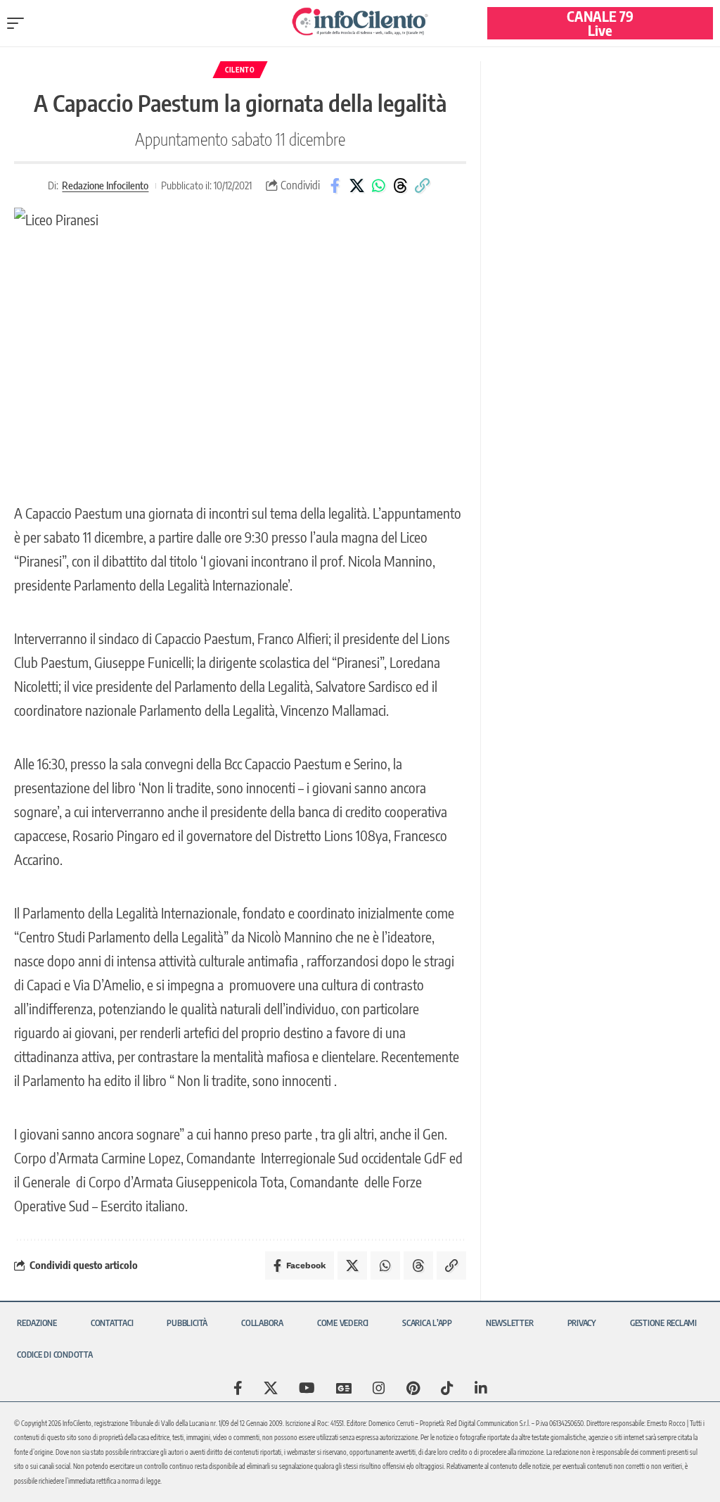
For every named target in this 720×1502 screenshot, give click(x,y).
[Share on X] (356, 186)
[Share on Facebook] (335, 186)
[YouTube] (307, 1388)
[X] (270, 1388)
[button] (19, 23)
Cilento (240, 69)
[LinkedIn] (481, 1388)
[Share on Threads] (400, 186)
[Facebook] (238, 1388)
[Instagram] (379, 1388)
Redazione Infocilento (105, 185)
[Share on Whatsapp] (378, 186)
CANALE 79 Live (600, 23)
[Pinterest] (413, 1388)
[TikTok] (447, 1388)
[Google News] (344, 1388)
